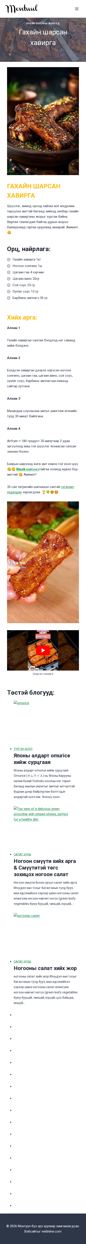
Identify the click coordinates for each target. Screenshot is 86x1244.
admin (13, 52)
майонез (27, 469)
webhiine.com (52, 1231)
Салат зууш (22, 854)
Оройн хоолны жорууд (43, 23)
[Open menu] (77, 8)
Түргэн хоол (23, 749)
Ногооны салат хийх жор (45, 968)
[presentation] (43, 722)
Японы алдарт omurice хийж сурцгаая (42, 758)
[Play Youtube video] (43, 650)
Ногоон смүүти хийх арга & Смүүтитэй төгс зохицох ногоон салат (45, 867)
